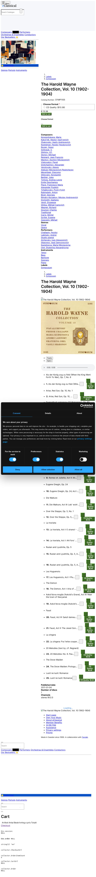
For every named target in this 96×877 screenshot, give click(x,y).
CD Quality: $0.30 (87, 680)
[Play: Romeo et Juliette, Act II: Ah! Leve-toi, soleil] (79, 478)
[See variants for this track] (88, 381)
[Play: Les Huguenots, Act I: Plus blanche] (77, 577)
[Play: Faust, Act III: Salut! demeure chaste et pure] (79, 617)
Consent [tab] (16, 413)
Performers (25, 32)
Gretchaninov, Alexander (52, 165)
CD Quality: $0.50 (91, 506)
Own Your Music (53, 717)
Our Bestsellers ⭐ (9, 37)
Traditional (46, 212)
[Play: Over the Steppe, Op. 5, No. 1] (76, 517)
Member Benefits (54, 722)
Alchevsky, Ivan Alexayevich (54, 240)
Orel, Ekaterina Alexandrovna (54, 247)
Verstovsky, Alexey (50, 167)
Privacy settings (53, 730)
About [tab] (79, 413)
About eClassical (54, 720)
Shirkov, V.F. (46, 152)
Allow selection (48, 469)
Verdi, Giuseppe (48, 202)
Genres (4, 70)
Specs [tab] (49, 361)
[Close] (42, 297)
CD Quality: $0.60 (90, 542)
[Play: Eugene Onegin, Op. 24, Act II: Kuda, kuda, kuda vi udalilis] (81, 491)
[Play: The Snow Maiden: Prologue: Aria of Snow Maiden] (80, 666)
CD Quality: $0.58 (88, 656)
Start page (51, 715)
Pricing (49, 732)
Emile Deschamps (49, 182)
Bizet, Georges (48, 195)
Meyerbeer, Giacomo (51, 172)
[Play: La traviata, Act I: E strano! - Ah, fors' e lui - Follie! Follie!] (81, 530)
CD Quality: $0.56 (90, 531)
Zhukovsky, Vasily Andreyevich (55, 142)
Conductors (30, 34)
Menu (7, 4)
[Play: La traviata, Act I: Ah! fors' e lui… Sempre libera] (80, 540)
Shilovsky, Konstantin (51, 175)
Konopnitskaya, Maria (51, 137)
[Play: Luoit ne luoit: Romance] (74, 678)
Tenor (43, 252)
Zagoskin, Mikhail (49, 220)
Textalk (85, 737)
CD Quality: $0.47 (87, 398)
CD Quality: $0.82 (90, 493)
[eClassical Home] (20, 6)
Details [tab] (48, 413)
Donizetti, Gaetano (50, 200)
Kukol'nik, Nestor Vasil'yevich (54, 139)
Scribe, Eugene (48, 217)
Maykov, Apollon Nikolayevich (55, 159)
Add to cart (46, 114)
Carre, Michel (47, 215)
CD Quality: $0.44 (91, 567)
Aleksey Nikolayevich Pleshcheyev (57, 170)
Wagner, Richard (48, 207)
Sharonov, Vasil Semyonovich (55, 242)
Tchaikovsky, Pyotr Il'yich (53, 190)
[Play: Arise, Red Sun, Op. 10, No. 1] (75, 396)
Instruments (21, 70)
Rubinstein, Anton (49, 192)
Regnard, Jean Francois (52, 157)
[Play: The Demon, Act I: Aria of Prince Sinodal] (78, 589)
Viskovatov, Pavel (49, 162)
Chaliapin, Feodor (49, 232)
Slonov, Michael (48, 154)
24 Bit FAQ (51, 725)
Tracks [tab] (49, 358)
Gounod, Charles (49, 210)
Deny (17, 469)
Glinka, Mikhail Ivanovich (52, 205)
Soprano (45, 260)
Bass (43, 255)
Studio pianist (47, 237)
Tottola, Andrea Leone (51, 180)
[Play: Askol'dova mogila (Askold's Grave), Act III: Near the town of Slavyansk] (82, 604)
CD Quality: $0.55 (88, 579)
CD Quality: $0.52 (91, 606)
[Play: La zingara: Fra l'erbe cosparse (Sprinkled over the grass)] (81, 642)
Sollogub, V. (46, 149)
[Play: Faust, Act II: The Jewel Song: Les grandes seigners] (80, 628)
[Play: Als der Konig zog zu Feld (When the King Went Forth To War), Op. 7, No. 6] (82, 384)
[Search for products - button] (21, 11)
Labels (15, 32)
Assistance (51, 727)
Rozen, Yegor (47, 147)
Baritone (45, 257)
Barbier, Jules (47, 177)
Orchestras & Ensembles (12, 34)
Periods (11, 70)
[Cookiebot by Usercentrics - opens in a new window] (82, 406)
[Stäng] (42, 124)
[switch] (36, 459)
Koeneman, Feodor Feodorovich (56, 144)
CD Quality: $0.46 (88, 519)
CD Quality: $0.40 (90, 668)
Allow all (78, 469)
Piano (43, 262)
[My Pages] (4, 26)
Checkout (5, 825)
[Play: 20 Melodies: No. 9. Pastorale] (76, 654)
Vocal (43, 225)
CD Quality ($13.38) (55, 107)
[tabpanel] (68, 523)
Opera (44, 227)
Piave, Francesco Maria (52, 185)
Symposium (51, 79)
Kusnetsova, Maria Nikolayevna (55, 245)
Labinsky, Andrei (48, 235)
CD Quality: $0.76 (89, 480)
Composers (6, 32)
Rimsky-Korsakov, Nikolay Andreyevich (59, 197)
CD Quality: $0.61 (91, 386)
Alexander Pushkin (49, 187)
